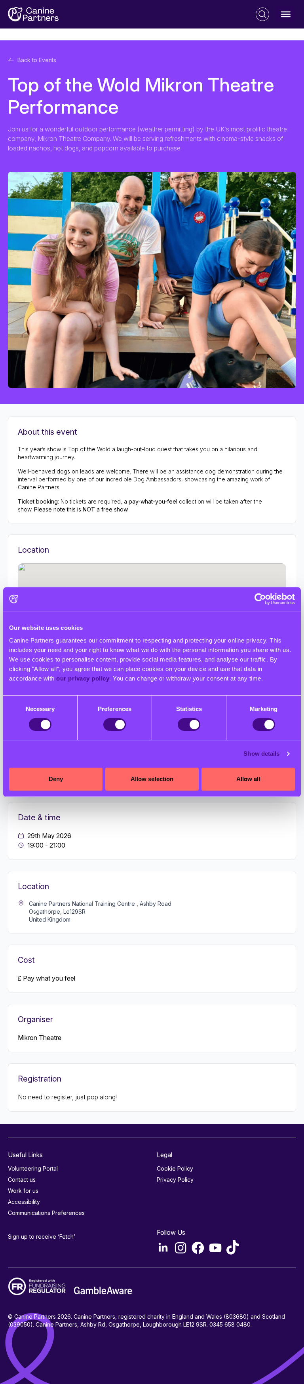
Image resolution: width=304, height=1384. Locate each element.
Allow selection (152, 779)
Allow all (248, 779)
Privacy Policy (175, 1179)
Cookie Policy (175, 1168)
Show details (261, 753)
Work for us (23, 1190)
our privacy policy (82, 678)
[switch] (114, 724)
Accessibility (24, 1201)
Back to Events (36, 60)
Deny (56, 779)
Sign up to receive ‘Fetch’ (41, 1236)
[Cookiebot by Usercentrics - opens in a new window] (260, 599)
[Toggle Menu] (286, 14)
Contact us (22, 1179)
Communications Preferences (46, 1212)
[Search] (262, 14)
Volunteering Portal (33, 1168)
